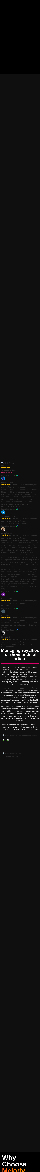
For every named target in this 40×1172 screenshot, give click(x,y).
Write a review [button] (6, 473)
